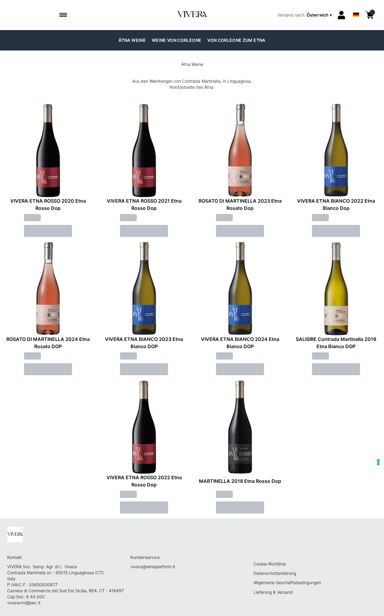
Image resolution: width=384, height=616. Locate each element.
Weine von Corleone (176, 40)
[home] (192, 15)
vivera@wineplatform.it (152, 566)
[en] (356, 7)
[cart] (369, 15)
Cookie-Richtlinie (270, 563)
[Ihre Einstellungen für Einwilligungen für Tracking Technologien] (378, 462)
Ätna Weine (132, 40)
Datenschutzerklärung (275, 573)
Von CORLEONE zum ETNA (236, 40)
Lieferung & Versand (273, 592)
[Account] (341, 15)
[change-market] (305, 15)
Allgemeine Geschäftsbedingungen (287, 582)
